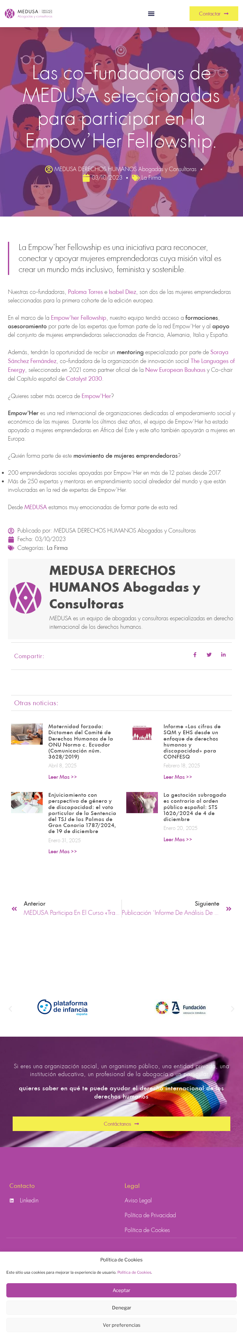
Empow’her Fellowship (78, 317)
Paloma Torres (85, 291)
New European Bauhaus (175, 369)
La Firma (57, 547)
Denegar (121, 1308)
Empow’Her (96, 396)
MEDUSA (35, 507)
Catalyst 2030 (84, 378)
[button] (151, 14)
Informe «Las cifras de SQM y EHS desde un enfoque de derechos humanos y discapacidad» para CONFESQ (192, 741)
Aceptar (121, 1290)
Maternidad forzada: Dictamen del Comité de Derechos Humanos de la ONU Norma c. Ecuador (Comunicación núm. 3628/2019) (80, 741)
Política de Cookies (134, 1272)
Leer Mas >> (62, 777)
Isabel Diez (122, 291)
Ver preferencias (121, 1325)
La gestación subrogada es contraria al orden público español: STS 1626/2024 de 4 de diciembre (195, 807)
